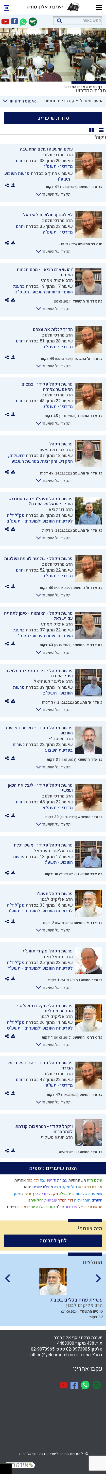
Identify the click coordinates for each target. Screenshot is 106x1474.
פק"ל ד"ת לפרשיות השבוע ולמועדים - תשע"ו (40, 908)
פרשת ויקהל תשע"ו (54, 893)
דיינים (11, 1207)
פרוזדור (70, 1207)
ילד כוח (32, 1180)
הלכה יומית (35, 1207)
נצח (42, 1180)
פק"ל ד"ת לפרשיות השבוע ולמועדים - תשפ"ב (40, 518)
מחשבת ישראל (89, 1207)
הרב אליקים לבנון (56, 899)
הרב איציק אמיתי (57, 280)
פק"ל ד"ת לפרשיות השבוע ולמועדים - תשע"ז (40, 965)
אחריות (20, 1180)
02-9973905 (78, 1349)
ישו (49, 1180)
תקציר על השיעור (56, 194)
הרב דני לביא (61, 509)
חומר (86, 1200)
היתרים (96, 1200)
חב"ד (59, 1207)
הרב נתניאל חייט (57, 956)
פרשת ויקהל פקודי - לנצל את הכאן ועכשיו (40, 788)
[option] (53, 1295)
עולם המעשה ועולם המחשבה (46, 149)
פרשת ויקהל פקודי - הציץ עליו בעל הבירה (40, 1065)
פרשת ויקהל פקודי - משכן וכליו (43, 845)
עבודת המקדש (89, 1187)
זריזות (26, 1194)
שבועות (50, 1200)
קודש (50, 1207)
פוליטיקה (69, 1187)
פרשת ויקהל (61, 444)
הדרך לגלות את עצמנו (53, 329)
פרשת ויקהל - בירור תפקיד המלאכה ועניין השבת (39, 673)
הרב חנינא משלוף (57, 1137)
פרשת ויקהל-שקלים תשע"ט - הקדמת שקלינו (45, 1008)
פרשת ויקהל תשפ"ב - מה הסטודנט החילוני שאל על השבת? (40, 501)
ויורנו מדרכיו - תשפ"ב (44, 573)
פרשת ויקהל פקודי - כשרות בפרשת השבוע (39, 730)
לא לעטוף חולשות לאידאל (48, 215)
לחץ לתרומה (53, 1241)
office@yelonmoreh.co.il (54, 1355)
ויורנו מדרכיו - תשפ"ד (44, 344)
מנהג (26, 1187)
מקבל (53, 1194)
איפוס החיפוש (23, 101)
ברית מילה (66, 1194)
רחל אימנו (35, 1200)
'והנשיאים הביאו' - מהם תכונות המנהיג (45, 272)
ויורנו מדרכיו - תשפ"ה (44, 229)
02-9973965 (42, 1349)
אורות (21, 1207)
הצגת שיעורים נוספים (53, 1168)
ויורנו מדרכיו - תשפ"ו (44, 163)
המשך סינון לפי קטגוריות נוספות (74, 101)
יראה (77, 1200)
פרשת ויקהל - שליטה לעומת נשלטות (38, 558)
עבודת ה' (60, 1180)
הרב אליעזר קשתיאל (53, 681)
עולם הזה (94, 1180)
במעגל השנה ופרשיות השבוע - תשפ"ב (43, 633)
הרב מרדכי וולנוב (57, 155)
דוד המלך (65, 1200)
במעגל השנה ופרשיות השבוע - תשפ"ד (43, 289)
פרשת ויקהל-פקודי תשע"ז (48, 951)
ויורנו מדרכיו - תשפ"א (44, 805)
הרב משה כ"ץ (61, 738)
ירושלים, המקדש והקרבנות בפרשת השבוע (40, 458)
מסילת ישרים (42, 1187)
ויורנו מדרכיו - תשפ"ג (44, 404)
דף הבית (95, 87)
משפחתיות (77, 1180)
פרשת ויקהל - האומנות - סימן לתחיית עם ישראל (38, 616)
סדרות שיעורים (53, 118)
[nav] (99, 6)
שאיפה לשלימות (88, 1194)
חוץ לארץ (39, 1194)
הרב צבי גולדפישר (55, 449)
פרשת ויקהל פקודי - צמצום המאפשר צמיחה (47, 387)
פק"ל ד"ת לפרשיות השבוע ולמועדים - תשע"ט (40, 1025)
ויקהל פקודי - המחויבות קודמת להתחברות (44, 1129)
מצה (57, 1187)
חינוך (16, 1194)
